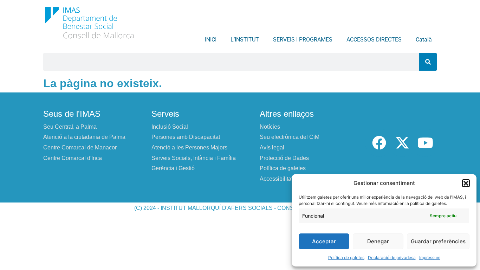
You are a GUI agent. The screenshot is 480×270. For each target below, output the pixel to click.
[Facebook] (379, 143)
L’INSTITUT (245, 39)
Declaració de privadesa (392, 257)
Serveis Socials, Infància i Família (193, 158)
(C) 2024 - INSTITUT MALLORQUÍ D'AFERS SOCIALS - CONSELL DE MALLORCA (240, 208)
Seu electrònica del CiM (289, 137)
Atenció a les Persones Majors (189, 147)
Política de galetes (346, 257)
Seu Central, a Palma (70, 127)
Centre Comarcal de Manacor (80, 147)
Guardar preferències (438, 241)
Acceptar (324, 241)
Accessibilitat (276, 179)
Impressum (429, 257)
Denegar (378, 241)
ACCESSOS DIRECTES (374, 39)
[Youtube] (425, 143)
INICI (210, 39)
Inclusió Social (169, 127)
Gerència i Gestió (173, 168)
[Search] (428, 62)
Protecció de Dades (284, 158)
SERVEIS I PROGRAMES (302, 39)
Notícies (270, 127)
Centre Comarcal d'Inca (72, 158)
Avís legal (272, 147)
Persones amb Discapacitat (185, 137)
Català (424, 39)
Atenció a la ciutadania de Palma (84, 137)
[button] (465, 183)
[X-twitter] (402, 143)
